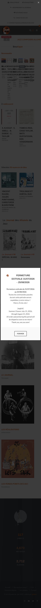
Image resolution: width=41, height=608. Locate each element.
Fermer (20, 334)
